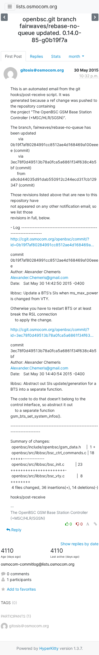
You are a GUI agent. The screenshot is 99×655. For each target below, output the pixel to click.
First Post (13, 56)
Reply (15, 529)
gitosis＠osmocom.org (42, 70)
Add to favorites (21, 589)
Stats (56, 56)
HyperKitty (49, 648)
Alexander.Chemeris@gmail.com (39, 277)
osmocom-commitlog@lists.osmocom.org (38, 564)
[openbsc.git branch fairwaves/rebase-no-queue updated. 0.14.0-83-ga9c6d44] (95, 17)
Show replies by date (79, 543)
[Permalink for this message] (95, 523)
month (75, 56)
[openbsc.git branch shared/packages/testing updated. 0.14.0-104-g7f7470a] (4, 17)
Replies (36, 56)
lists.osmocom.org (36, 6)
